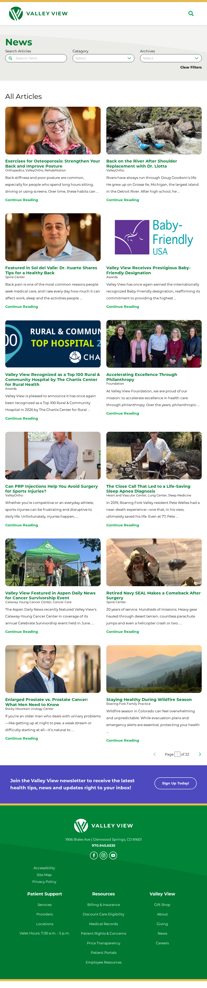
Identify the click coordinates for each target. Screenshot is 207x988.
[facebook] (94, 855)
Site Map (44, 875)
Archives (147, 51)
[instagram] (104, 855)
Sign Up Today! (175, 783)
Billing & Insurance (103, 905)
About (162, 914)
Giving (162, 924)
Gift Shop (162, 905)
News (162, 933)
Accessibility (44, 868)
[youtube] (113, 855)
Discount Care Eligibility (103, 914)
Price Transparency (103, 943)
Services (45, 905)
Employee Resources (103, 962)
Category (80, 51)
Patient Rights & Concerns (103, 933)
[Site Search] (191, 13)
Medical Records (103, 924)
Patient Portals (103, 953)
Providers (44, 914)
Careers (162, 943)
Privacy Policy (44, 882)
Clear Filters (191, 67)
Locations (44, 924)
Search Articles (18, 51)
